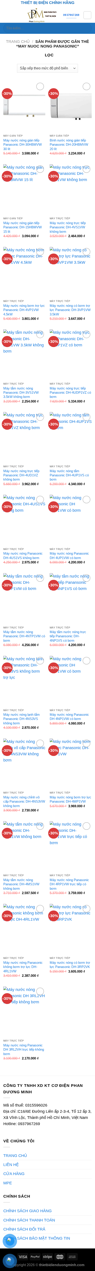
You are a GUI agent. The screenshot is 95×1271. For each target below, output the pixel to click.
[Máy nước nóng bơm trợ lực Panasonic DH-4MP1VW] (71, 764)
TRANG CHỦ (15, 1155)
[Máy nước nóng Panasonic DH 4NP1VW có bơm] (71, 681)
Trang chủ (18, 41)
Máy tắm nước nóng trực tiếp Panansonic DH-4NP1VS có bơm (68, 636)
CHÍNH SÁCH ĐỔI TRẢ (24, 1229)
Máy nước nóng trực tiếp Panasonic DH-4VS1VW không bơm (68, 227)
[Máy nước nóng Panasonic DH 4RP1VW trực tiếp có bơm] (71, 846)
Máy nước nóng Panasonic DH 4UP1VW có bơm (69, 555)
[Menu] (6, 15)
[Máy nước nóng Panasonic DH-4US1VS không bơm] (24, 520)
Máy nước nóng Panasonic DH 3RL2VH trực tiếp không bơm (23, 1049)
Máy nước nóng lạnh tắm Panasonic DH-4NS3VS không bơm (21, 719)
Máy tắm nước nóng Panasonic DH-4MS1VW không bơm (21, 884)
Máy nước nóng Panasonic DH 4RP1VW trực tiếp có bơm (69, 884)
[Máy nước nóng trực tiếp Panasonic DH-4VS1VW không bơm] (71, 189)
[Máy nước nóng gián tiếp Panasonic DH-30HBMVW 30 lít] (24, 107)
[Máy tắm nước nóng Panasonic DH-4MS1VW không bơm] (24, 846)
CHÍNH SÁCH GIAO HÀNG (27, 1211)
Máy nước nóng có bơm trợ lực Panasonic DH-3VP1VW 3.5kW (70, 310)
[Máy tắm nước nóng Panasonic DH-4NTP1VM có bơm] (24, 598)
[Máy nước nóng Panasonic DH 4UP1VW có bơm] (71, 520)
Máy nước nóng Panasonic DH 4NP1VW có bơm (69, 717)
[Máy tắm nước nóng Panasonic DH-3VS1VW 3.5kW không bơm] (24, 354)
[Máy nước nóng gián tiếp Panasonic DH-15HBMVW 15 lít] (24, 189)
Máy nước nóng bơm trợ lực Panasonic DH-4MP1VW (70, 799)
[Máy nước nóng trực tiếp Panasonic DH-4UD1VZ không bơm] (24, 437)
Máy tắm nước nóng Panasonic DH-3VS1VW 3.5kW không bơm (21, 392)
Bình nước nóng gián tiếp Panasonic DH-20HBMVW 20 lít (69, 144)
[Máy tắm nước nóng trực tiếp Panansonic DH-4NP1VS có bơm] (71, 598)
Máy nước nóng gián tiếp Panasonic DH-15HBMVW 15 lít (22, 227)
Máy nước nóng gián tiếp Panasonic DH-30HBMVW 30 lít (22, 144)
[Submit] (86, 28)
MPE (7, 1183)
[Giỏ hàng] (87, 15)
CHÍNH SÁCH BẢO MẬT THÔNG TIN (36, 1238)
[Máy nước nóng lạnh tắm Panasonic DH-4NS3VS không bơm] (24, 681)
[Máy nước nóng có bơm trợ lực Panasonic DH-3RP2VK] (71, 929)
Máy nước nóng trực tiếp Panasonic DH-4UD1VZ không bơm (21, 475)
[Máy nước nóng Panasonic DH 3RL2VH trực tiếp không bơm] (24, 1012)
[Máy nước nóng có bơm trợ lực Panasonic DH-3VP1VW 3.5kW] (71, 272)
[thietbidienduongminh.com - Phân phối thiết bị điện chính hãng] (42, 15)
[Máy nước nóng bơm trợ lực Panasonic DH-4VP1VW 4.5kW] (24, 272)
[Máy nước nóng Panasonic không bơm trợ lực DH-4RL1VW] (24, 929)
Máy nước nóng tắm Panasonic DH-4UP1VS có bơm (69, 475)
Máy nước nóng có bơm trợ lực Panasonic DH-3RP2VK (70, 965)
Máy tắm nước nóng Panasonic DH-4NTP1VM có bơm (24, 636)
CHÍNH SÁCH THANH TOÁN (29, 1220)
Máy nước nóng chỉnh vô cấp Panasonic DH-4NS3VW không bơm (24, 801)
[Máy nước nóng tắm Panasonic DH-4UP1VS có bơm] (71, 437)
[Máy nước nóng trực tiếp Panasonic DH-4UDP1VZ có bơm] (71, 354)
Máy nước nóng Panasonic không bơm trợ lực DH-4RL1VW (23, 967)
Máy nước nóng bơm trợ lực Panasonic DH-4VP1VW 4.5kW (24, 310)
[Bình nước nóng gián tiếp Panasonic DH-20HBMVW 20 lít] (71, 107)
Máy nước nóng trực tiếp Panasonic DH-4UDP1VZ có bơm (70, 392)
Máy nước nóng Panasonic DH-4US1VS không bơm (23, 555)
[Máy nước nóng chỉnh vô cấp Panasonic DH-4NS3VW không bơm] (24, 764)
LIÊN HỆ (11, 1164)
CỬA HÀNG (14, 1174)
